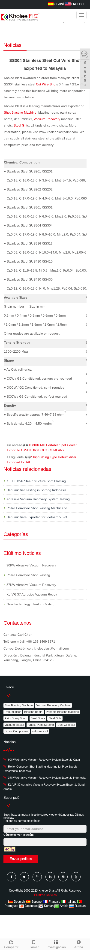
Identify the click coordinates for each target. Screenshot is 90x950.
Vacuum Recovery (47, 119)
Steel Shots (38, 718)
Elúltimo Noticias (45, 895)
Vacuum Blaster (14, 724)
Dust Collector (66, 724)
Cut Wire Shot (46, 84)
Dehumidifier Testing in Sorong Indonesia (36, 490)
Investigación (56, 947)
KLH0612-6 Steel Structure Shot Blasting (36, 481)
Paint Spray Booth (16, 718)
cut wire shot (40, 731)
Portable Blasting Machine (62, 712)
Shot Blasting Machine (20, 112)
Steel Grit (20, 125)
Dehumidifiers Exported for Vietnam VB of (36, 517)
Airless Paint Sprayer (41, 724)
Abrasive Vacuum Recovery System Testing (38, 499)
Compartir (11, 947)
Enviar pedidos (21, 859)
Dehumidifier (13, 712)
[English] (74, 3)
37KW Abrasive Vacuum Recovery (31, 585)
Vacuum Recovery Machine (53, 705)
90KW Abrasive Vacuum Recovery (31, 565)
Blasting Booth (33, 712)
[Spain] (55, 3)
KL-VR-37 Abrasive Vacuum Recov (31, 594)
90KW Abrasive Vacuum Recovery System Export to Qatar (44, 759)
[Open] (85, 69)
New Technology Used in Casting (30, 604)
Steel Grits (54, 718)
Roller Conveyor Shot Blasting (28, 575)
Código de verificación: (18, 834)
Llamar (34, 947)
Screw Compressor (17, 731)
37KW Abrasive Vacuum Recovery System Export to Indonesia (47, 777)
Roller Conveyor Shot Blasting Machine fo (36, 508)
